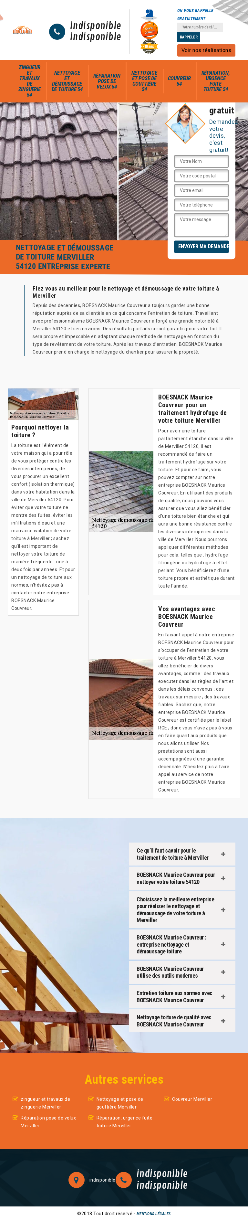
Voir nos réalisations (206, 50)
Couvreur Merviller (192, 1099)
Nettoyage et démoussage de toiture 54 (67, 80)
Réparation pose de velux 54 (106, 81)
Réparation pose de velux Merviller (48, 1121)
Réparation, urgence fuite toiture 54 (216, 80)
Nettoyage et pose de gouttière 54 (144, 80)
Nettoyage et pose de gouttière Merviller (120, 1103)
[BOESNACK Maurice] (23, 30)
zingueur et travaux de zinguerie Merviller (45, 1103)
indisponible (95, 26)
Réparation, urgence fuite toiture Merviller (125, 1121)
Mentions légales (154, 1214)
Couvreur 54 (179, 81)
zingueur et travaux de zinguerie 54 (29, 81)
